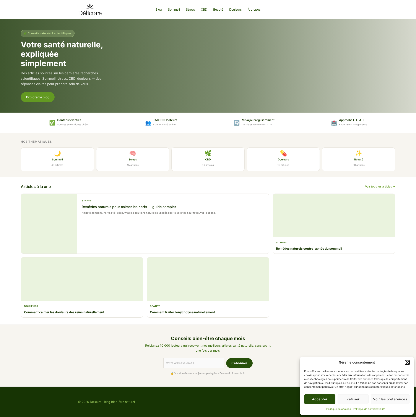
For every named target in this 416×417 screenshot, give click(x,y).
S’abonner (239, 363)
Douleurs (235, 9)
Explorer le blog (37, 97)
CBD (204, 9)
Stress (190, 9)
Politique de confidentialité (369, 409)
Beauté (218, 9)
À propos (254, 9)
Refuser (353, 399)
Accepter (320, 399)
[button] (407, 362)
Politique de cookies (338, 409)
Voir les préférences (390, 399)
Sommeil (174, 9)
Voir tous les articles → (380, 186)
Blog (159, 9)
